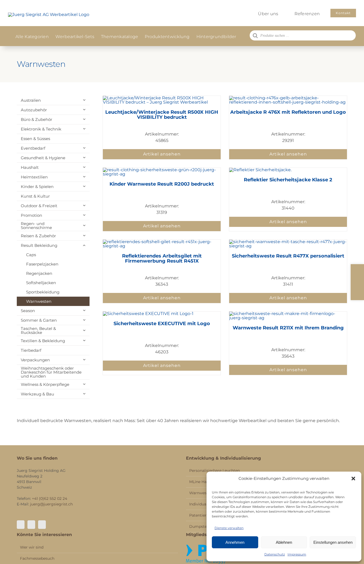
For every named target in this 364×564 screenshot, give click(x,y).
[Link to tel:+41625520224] (357, 271)
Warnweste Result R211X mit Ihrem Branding (288, 328)
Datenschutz (274, 554)
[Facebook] (21, 524)
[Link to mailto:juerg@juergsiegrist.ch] (357, 282)
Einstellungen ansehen (333, 542)
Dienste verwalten (229, 528)
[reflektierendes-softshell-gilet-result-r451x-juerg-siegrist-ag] (162, 241)
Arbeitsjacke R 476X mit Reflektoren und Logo (288, 112)
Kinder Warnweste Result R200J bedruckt (162, 184)
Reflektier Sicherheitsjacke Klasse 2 (288, 180)
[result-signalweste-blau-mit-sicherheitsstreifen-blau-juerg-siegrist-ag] (162, 169)
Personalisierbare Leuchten (214, 470)
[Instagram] (31, 524)
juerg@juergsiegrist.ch (51, 504)
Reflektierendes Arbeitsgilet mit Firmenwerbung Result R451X (162, 258)
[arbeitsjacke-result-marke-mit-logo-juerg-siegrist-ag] (260, 169)
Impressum (297, 554)
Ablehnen (284, 542)
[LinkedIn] (42, 524)
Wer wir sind (31, 547)
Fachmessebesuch (37, 558)
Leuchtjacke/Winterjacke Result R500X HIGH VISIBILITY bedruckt (161, 114)
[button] (353, 478)
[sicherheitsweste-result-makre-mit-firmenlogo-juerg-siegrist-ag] (288, 313)
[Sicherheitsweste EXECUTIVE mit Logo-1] (148, 313)
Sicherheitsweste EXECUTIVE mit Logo (162, 323)
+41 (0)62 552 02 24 (49, 498)
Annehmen (234, 542)
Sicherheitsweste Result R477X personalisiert (288, 256)
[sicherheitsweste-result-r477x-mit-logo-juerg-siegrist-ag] (288, 241)
